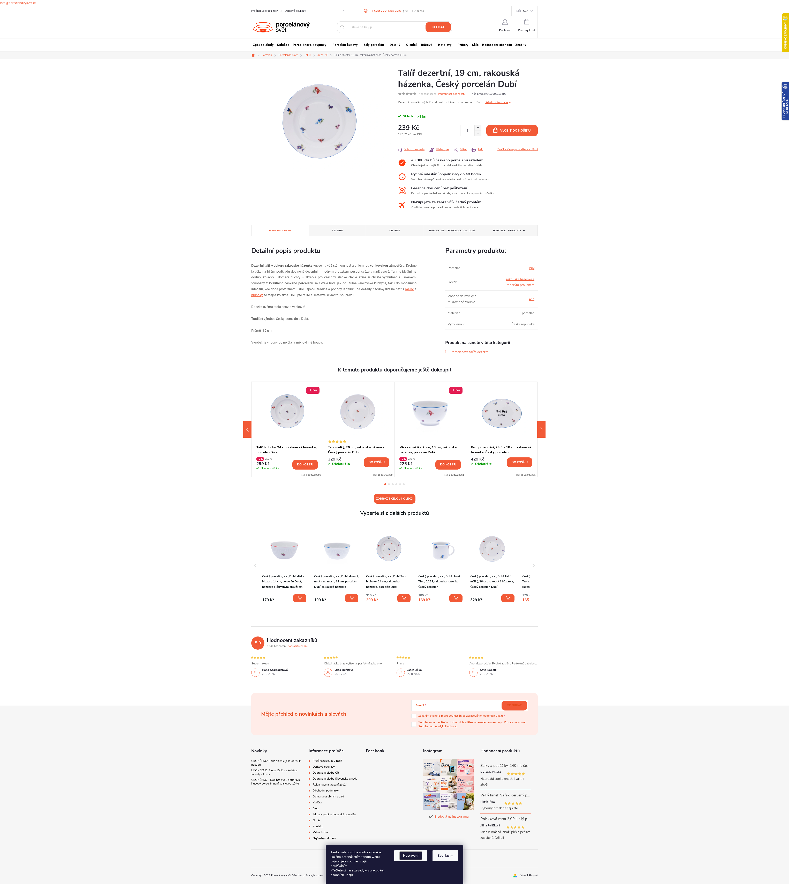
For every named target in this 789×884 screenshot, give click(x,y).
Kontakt (318, 826)
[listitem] (285, 565)
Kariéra (317, 802)
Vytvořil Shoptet (528, 875)
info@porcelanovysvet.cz (18, 3)
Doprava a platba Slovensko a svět (335, 779)
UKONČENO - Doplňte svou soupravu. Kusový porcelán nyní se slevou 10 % (276, 782)
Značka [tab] (452, 230)
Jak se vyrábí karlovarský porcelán (334, 814)
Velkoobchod (321, 832)
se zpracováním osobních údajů (483, 716)
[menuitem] (263, 44)
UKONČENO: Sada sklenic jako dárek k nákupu (276, 763)
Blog (315, 808)
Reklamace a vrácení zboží (329, 785)
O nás (316, 820)
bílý (531, 268)
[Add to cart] (299, 598)
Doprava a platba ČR (326, 773)
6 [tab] (404, 484)
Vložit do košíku (515, 130)
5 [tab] (400, 484)
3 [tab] (393, 484)
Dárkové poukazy (295, 11)
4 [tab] (396, 484)
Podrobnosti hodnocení (451, 94)
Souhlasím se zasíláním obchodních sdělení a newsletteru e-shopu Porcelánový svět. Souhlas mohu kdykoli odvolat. (472, 724)
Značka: (517, 149)
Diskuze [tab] (394, 230)
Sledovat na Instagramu (452, 816)
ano (531, 299)
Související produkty (507, 230)
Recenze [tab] (337, 230)
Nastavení (410, 855)
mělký (409, 289)
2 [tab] (389, 484)
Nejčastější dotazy (324, 838)
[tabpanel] (287, 429)
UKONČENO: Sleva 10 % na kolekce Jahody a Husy (274, 772)
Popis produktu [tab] (280, 230)
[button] (255, 565)
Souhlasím (445, 855)
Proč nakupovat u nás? (264, 11)
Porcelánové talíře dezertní (470, 352)
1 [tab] (385, 484)
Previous (247, 429)
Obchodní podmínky (326, 791)
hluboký (257, 295)
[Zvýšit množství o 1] (477, 128)
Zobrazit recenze (298, 646)
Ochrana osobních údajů (328, 796)
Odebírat (514, 705)
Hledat (438, 27)
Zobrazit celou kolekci (394, 499)
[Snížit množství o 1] (477, 133)
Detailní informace (496, 102)
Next (541, 429)
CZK (525, 11)
